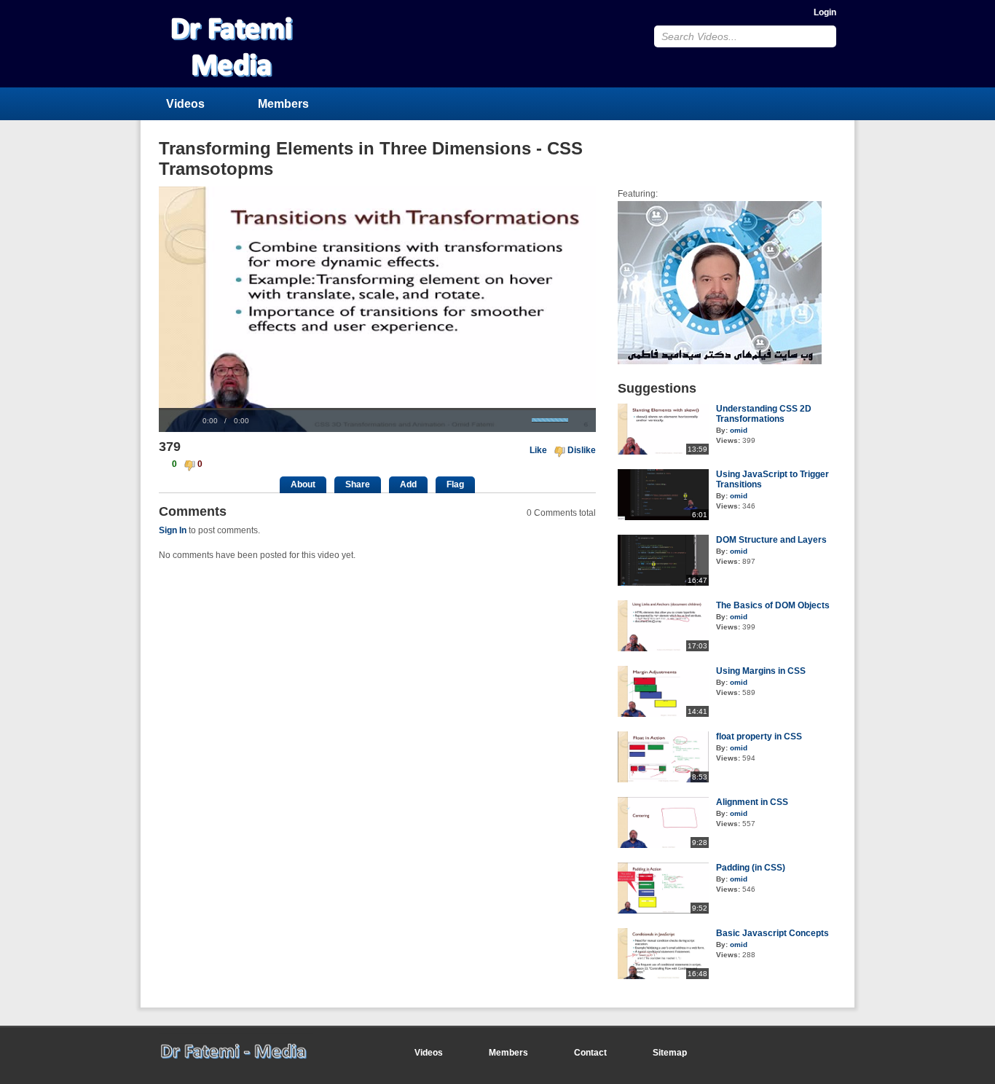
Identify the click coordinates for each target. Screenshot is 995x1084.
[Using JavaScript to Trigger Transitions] (663, 517)
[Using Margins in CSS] (663, 714)
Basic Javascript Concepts (772, 933)
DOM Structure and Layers (771, 540)
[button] (177, 421)
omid (738, 430)
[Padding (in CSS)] (663, 911)
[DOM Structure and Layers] (663, 583)
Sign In (172, 530)
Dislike (581, 450)
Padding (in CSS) (750, 868)
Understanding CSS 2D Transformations (763, 414)
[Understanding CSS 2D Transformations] (663, 452)
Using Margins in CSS (761, 671)
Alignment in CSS (752, 802)
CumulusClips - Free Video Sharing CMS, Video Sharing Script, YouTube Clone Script (255, 43)
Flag (455, 484)
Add (408, 484)
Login (825, 12)
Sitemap (670, 1053)
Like (538, 450)
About (303, 484)
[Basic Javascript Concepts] (663, 976)
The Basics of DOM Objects (773, 605)
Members (283, 104)
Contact (590, 1053)
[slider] (377, 409)
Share (357, 484)
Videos (185, 104)
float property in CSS (759, 736)
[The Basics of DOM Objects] (663, 648)
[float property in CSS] (663, 779)
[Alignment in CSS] (663, 845)
